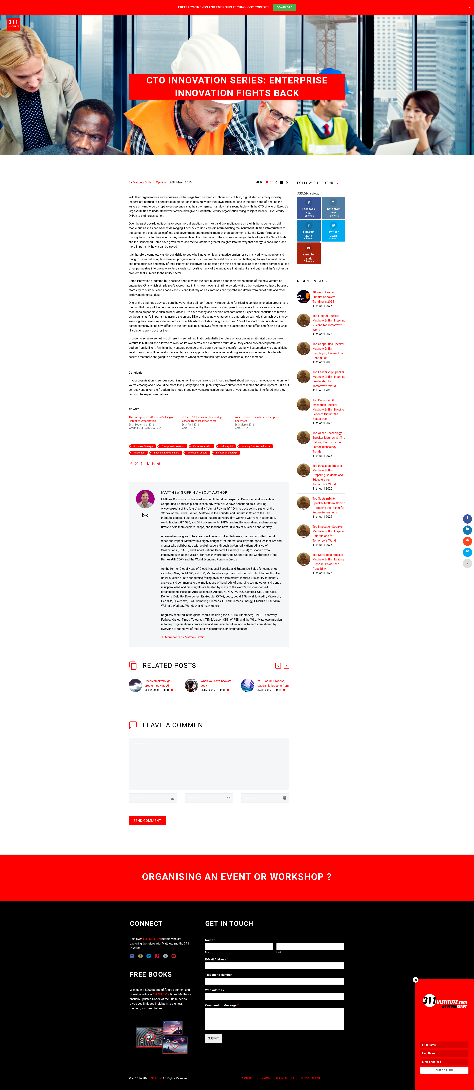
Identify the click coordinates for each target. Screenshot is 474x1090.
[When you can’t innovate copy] (193, 686)
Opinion (161, 182)
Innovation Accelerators (166, 452)
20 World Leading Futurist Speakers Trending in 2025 (324, 297)
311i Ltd (156, 1078)
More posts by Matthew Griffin (184, 637)
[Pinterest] (142, 463)
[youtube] (173, 956)
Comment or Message (222, 1005)
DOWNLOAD (284, 7)
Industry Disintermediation (256, 446)
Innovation (139, 452)
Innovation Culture (197, 452)
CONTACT (247, 1078)
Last (278, 952)
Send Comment (147, 820)
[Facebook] (131, 463)
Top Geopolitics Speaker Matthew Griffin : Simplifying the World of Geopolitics (328, 351)
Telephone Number (218, 975)
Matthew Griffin (142, 182)
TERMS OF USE (311, 1078)
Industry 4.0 (227, 446)
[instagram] (140, 956)
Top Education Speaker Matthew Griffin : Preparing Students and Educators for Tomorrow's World (328, 475)
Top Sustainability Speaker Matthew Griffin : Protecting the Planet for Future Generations (329, 505)
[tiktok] (157, 956)
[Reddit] (158, 463)
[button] (278, 666)
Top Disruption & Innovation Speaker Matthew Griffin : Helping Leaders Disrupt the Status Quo (328, 410)
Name (210, 940)
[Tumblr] (147, 463)
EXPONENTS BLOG (286, 1078)
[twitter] (165, 956)
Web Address (214, 990)
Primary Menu (463, 24)
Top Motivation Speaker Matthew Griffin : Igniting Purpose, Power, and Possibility (328, 561)
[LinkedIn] (153, 463)
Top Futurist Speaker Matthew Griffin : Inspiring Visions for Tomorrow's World (329, 322)
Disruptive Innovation (173, 446)
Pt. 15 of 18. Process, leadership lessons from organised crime (273, 685)
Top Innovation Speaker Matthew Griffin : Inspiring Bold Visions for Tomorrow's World (329, 533)
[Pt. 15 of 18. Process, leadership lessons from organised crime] (249, 686)
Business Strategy (143, 446)
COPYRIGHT (264, 1078)
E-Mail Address (216, 959)
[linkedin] (148, 956)
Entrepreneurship (202, 446)
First (207, 952)
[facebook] (132, 956)
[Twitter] (136, 463)
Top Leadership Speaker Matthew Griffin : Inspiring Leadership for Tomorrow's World (329, 379)
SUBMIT (213, 1038)
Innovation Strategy (226, 452)
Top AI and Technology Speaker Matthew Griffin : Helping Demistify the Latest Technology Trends (329, 442)
